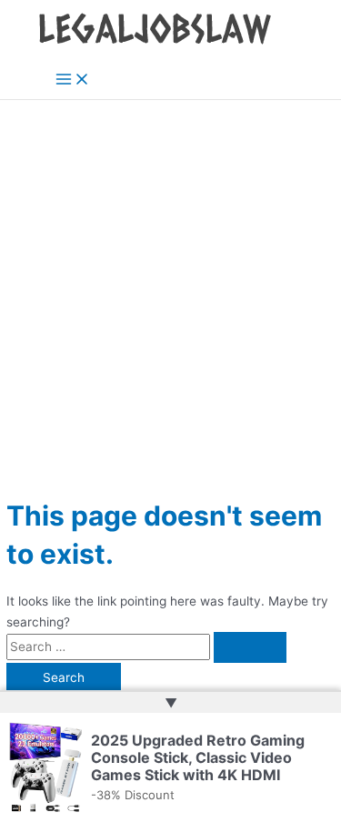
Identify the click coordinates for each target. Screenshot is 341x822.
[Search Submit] (250, 647)
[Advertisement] (170, 279)
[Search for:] (146, 646)
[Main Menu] (72, 80)
